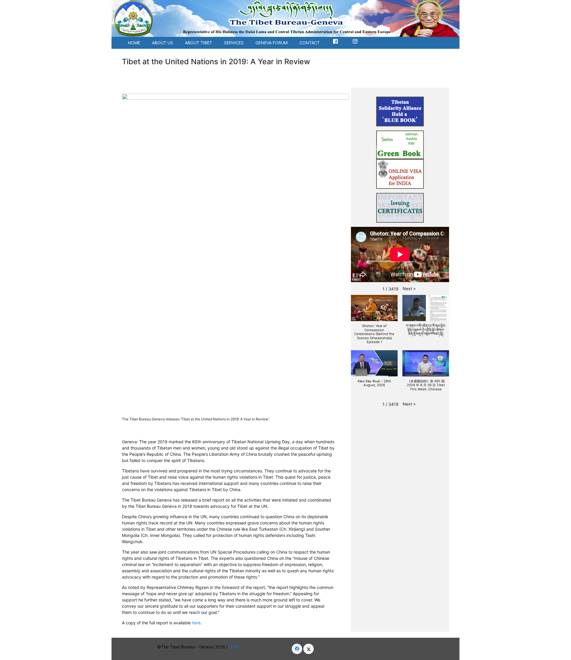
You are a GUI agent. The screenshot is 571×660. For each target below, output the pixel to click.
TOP (235, 646)
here (196, 622)
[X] (308, 649)
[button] (409, 288)
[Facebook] (297, 649)
